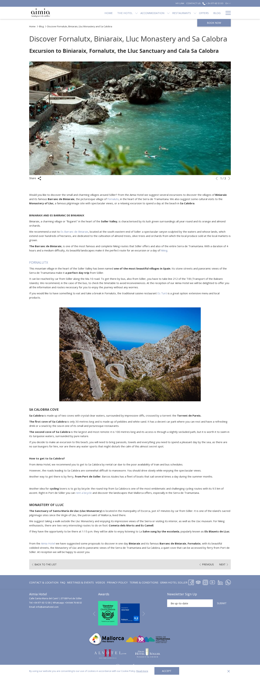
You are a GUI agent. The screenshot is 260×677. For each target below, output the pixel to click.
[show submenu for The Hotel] (136, 13)
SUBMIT (222, 603)
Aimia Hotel (48, 543)
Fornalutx (113, 199)
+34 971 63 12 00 (41, 602)
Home (32, 26)
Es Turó (162, 293)
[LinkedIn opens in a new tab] (220, 581)
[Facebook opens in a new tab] (191, 581)
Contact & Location (43, 582)
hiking (164, 250)
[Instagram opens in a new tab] (205, 581)
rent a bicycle (84, 493)
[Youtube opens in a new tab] (212, 581)
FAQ (62, 582)
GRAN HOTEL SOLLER (173, 583)
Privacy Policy (117, 582)
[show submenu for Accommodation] (168, 13)
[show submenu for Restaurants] (195, 13)
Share (33, 178)
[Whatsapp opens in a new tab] (228, 581)
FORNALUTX (38, 262)
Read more (142, 671)
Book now (214, 22)
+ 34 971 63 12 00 (214, 3)
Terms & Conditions (143, 582)
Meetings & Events (80, 582)
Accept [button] (166, 671)
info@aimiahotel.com (47, 606)
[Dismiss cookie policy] (228, 671)
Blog (41, 26)
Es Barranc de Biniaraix (74, 231)
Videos (100, 583)
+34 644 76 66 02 (73, 602)
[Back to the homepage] (40, 13)
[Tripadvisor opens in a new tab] (198, 581)
